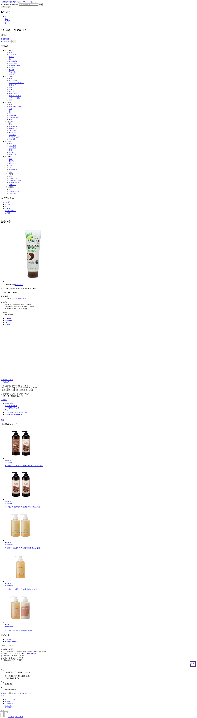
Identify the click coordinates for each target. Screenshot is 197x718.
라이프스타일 (14, 191)
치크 (10, 113)
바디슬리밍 (13, 126)
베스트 (7, 204)
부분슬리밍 (13, 128)
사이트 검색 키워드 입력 (9, 4)
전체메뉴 (9, 2)
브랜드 (7, 213)
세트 (10, 119)
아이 (10, 109)
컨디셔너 (12, 91)
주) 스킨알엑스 (8, 645)
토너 (10, 59)
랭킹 (6, 19)
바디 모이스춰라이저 (16, 83)
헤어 (10, 165)
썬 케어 (11, 70)
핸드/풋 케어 (13, 85)
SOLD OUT (19, 717)
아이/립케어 (13, 61)
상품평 (8, 320)
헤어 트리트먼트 (15, 96)
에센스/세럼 (13, 63)
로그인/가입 (5, 39)
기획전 (7, 21)
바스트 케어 (13, 130)
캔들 (10, 150)
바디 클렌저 (13, 81)
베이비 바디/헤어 (15, 180)
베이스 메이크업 (15, 107)
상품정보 (8, 318)
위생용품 (12, 139)
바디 (10, 167)
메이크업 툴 (13, 117)
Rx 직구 (8, 202)
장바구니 (32, 2)
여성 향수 (12, 146)
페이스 (11, 163)
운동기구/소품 (14, 137)
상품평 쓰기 (5, 382)
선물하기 (11, 717)
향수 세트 (12, 154)
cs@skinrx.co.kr (10, 690)
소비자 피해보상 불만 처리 (14, 414)
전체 (10, 52)
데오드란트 (13, 87)
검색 (19, 2)
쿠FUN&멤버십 (10, 211)
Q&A (7, 322)
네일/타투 (12, 115)
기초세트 (12, 72)
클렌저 (11, 57)
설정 (9, 41)
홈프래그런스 (14, 152)
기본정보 (8, 324)
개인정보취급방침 (11, 641)
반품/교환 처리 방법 (12, 408)
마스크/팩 (12, 55)
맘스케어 (12, 185)
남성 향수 (12, 148)
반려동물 (12, 193)
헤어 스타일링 (14, 93)
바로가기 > (19, 285)
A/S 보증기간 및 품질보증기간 (16, 412)
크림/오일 (12, 67)
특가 (6, 23)
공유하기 (25, 2)
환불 (6, 410)
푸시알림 (4, 41)
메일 (2, 687)
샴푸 (10, 89)
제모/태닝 (12, 133)
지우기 (4, 7)
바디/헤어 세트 (14, 98)
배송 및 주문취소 (11, 406)
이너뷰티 (12, 135)
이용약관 (8, 639)
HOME (3, 2)
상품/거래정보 (10, 403)
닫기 (9, 7)
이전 (14, 2)
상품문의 (4, 400)
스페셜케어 (13, 74)
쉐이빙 (11, 161)
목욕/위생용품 (14, 182)
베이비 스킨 (13, 178)
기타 (10, 100)
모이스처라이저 (15, 65)
